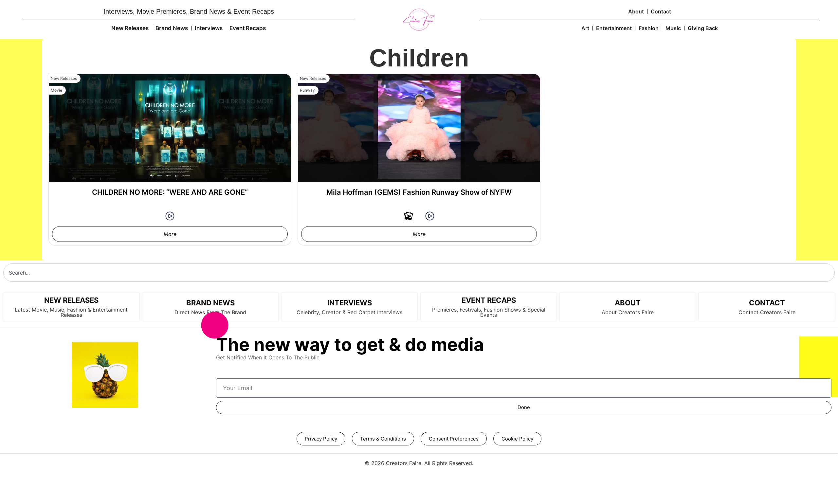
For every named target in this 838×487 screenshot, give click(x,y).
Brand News (171, 28)
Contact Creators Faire (766, 312)
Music (673, 28)
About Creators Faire (628, 312)
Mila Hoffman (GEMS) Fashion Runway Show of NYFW (419, 192)
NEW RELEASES (71, 300)
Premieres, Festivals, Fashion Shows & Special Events (488, 312)
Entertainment (614, 28)
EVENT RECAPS (489, 300)
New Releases (130, 28)
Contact (661, 11)
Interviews (209, 28)
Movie (56, 90)
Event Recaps (247, 28)
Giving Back (703, 28)
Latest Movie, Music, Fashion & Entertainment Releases (71, 312)
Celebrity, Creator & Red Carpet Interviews (349, 312)
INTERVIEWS (349, 302)
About (636, 11)
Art (585, 28)
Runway (307, 90)
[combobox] (419, 272)
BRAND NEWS (210, 302)
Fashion (649, 28)
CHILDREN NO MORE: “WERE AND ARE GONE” (170, 192)
